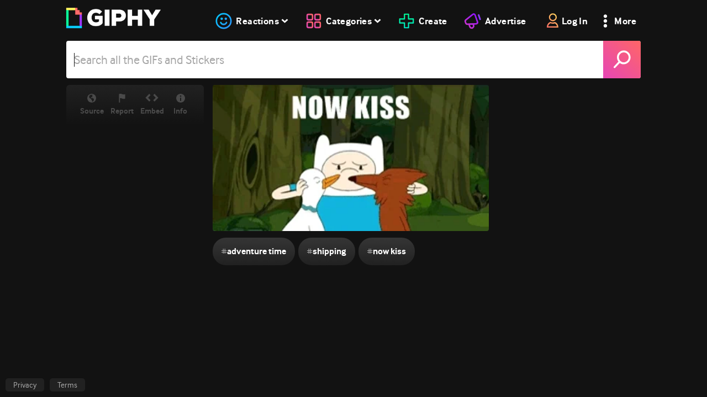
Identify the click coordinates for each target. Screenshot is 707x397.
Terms (67, 384)
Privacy (24, 384)
